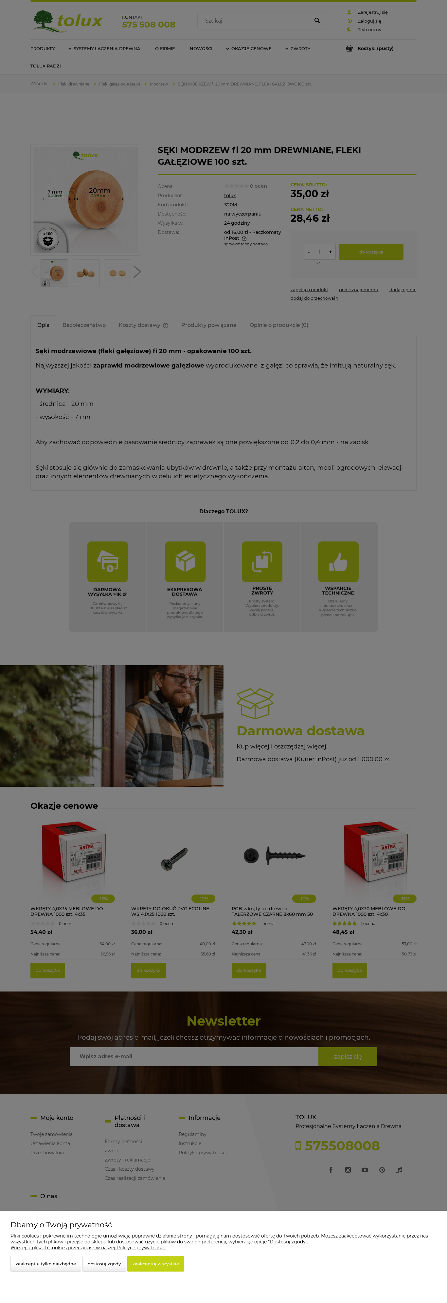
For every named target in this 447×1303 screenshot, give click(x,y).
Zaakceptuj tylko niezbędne (46, 1263)
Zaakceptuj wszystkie (156, 1263)
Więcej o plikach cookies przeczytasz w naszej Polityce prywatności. (88, 1248)
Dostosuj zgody (104, 1263)
